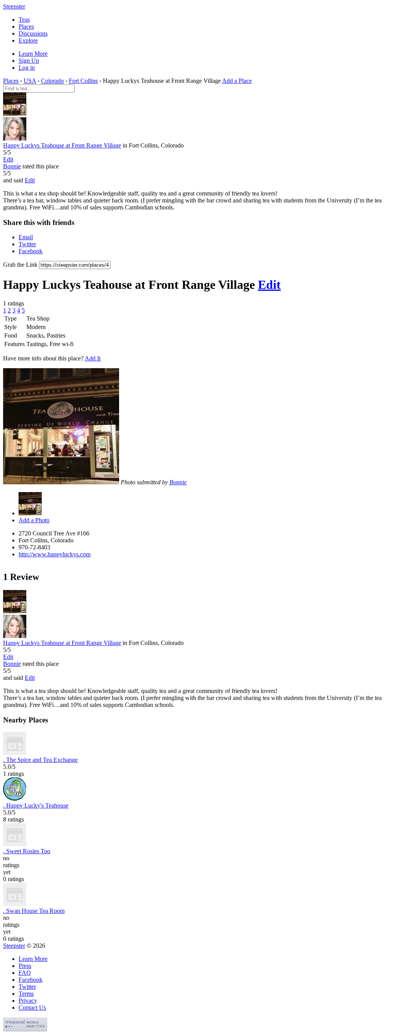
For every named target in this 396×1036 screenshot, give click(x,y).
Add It (93, 358)
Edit (8, 159)
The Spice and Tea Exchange (40, 759)
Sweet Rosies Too (26, 851)
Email (26, 237)
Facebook (31, 251)
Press (25, 965)
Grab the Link (20, 264)
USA (30, 80)
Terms (26, 993)
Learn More (33, 53)
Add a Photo (34, 520)
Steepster (14, 6)
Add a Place (237, 80)
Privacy (28, 1000)
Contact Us (32, 1007)
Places (26, 26)
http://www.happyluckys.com (54, 554)
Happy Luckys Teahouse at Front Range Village (62, 145)
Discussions (33, 33)
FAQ (25, 972)
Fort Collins (83, 80)
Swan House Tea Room (34, 910)
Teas (24, 19)
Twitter (27, 244)
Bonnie (12, 166)
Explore (28, 40)
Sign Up (29, 60)
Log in (27, 67)
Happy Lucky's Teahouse (35, 805)
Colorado (52, 80)
